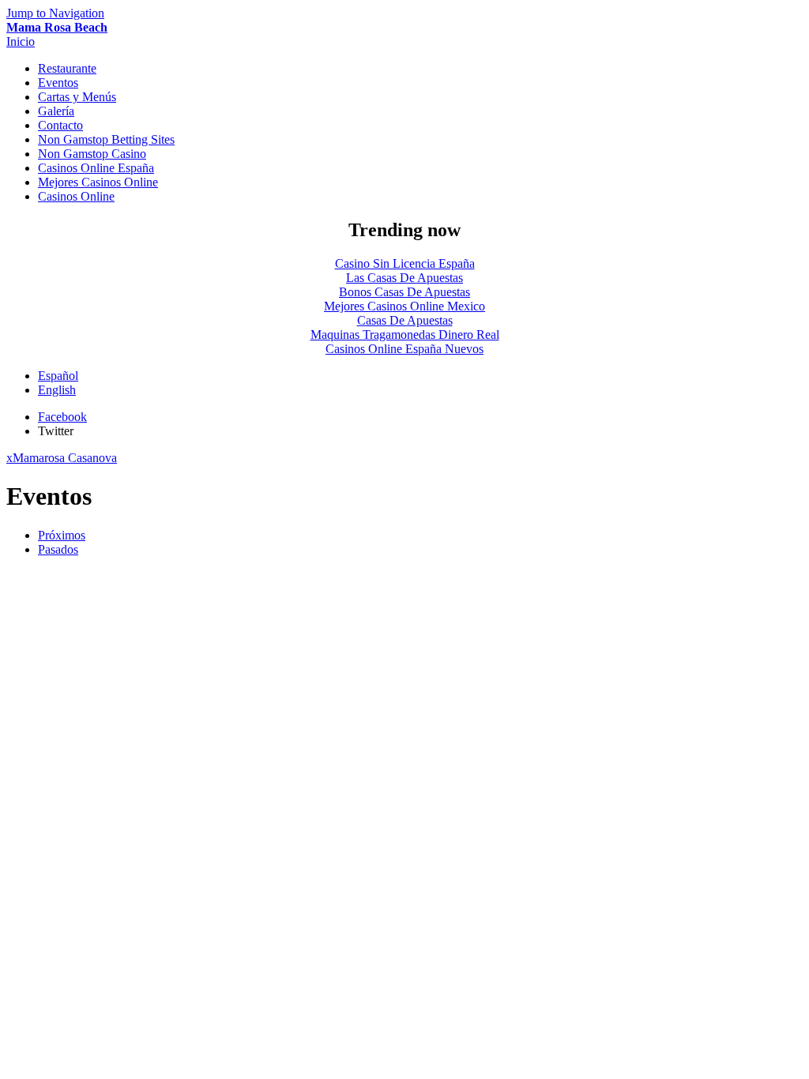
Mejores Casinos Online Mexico (404, 306)
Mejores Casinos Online (98, 182)
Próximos (61, 535)
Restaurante (67, 68)
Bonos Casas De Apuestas (404, 292)
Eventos (58, 82)
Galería (56, 111)
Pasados (58, 549)
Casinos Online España (96, 168)
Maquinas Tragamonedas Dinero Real (404, 334)
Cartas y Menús (77, 96)
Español (58, 375)
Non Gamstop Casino (92, 153)
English (57, 390)
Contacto (60, 125)
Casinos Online (76, 196)
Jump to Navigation (55, 13)
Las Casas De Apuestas (404, 277)
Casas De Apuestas (405, 320)
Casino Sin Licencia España (405, 263)
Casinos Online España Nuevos (404, 348)
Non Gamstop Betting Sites (106, 139)
